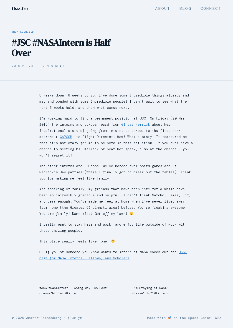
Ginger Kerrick (135, 124)
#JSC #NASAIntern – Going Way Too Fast (73, 288)
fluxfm (20, 8)
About (162, 8)
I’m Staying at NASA (149, 288)
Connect (210, 8)
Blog (185, 8)
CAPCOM (66, 137)
